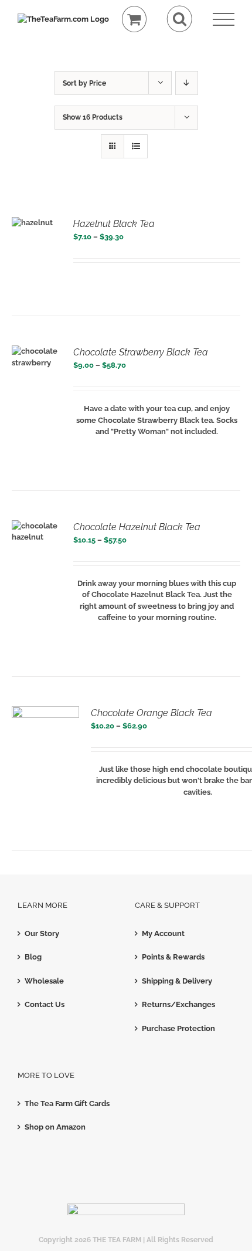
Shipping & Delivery (177, 981)
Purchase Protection (178, 1028)
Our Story (42, 933)
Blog (33, 956)
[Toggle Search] (179, 19)
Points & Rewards (173, 956)
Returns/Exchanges (178, 1004)
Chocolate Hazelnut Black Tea (136, 527)
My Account (163, 933)
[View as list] (135, 146)
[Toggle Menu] (223, 19)
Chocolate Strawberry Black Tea (140, 352)
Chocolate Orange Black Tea (151, 712)
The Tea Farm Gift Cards (67, 1103)
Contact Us (44, 1004)
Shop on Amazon (55, 1127)
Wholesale (44, 981)
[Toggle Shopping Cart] (134, 19)
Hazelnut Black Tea (114, 223)
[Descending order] (186, 83)
